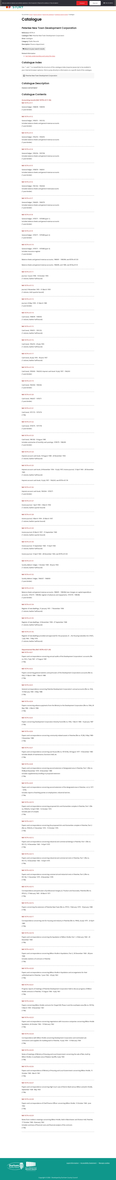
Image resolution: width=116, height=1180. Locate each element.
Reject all (95, 3)
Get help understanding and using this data (40, 56)
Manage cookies (104, 1163)
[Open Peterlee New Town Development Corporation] (24, 76)
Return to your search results (34, 49)
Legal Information (73, 1163)
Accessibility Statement (88, 1163)
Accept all (82, 3)
